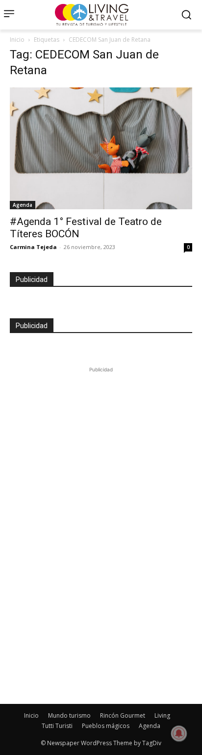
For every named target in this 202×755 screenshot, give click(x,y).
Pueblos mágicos (105, 726)
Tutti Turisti (57, 726)
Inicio (17, 39)
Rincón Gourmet (122, 715)
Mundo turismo (69, 715)
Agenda (22, 204)
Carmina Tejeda (33, 247)
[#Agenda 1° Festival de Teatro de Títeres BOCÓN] (101, 148)
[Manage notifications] (179, 733)
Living (162, 715)
